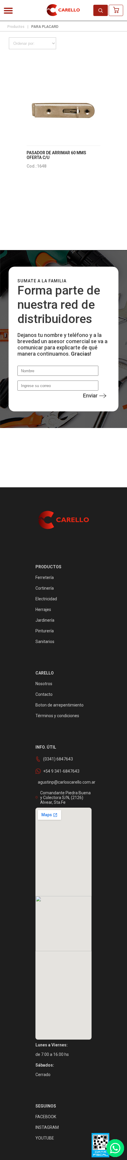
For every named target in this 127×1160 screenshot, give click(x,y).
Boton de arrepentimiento (59, 705)
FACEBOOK (45, 1116)
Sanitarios (44, 641)
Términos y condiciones (57, 715)
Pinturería (44, 630)
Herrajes (43, 609)
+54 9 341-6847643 (61, 771)
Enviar (90, 395)
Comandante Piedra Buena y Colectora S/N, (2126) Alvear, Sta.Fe (65, 797)
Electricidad (46, 598)
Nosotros (43, 683)
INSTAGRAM (47, 1127)
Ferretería (44, 577)
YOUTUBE (44, 1138)
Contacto (44, 694)
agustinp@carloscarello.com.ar (66, 782)
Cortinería (44, 588)
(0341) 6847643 (58, 759)
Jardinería (44, 620)
